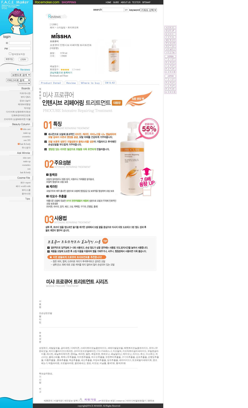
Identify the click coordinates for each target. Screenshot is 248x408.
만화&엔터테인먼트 (21, 115)
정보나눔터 (25, 100)
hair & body (25, 144)
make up (27, 133)
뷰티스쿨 (26, 190)
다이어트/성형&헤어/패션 (18, 112)
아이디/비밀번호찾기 (136, 400)
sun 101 (27, 140)
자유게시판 (25, 93)
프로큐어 (54, 41)
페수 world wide (23, 186)
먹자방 (27, 108)
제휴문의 (48, 400)
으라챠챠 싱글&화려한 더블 (17, 119)
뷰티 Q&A (26, 97)
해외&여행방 (24, 104)
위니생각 (26, 147)
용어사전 (26, 193)
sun (29, 169)
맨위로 (151, 400)
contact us (120, 400)
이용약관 (58, 400)
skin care (27, 129)
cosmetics (26, 136)
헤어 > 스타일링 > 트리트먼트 (64, 27)
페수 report (26, 182)
